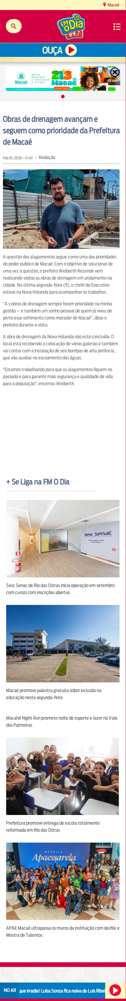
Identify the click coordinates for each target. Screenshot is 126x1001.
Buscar (14, 26)
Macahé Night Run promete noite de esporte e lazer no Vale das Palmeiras (62, 721)
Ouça (52, 50)
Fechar (115, 72)
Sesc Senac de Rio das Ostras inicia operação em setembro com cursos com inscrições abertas (60, 589)
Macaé (113, 4)
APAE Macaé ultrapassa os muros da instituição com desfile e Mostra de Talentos (63, 931)
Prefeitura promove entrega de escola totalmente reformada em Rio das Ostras (53, 826)
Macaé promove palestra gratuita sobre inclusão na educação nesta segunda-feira (53, 694)
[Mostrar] (63, 96)
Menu (117, 27)
